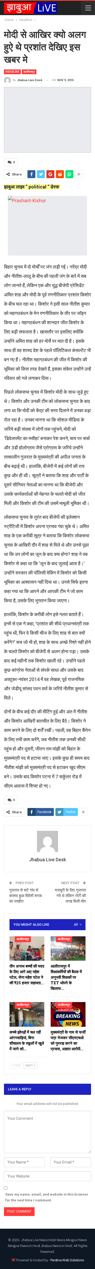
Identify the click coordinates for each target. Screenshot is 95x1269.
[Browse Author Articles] (48, 841)
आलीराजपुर (29, 71)
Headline (12, 71)
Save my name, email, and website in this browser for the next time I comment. (46, 1197)
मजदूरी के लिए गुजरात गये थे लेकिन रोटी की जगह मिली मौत (70, 896)
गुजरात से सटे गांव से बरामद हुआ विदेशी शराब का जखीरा (25, 896)
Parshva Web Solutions (67, 1260)
